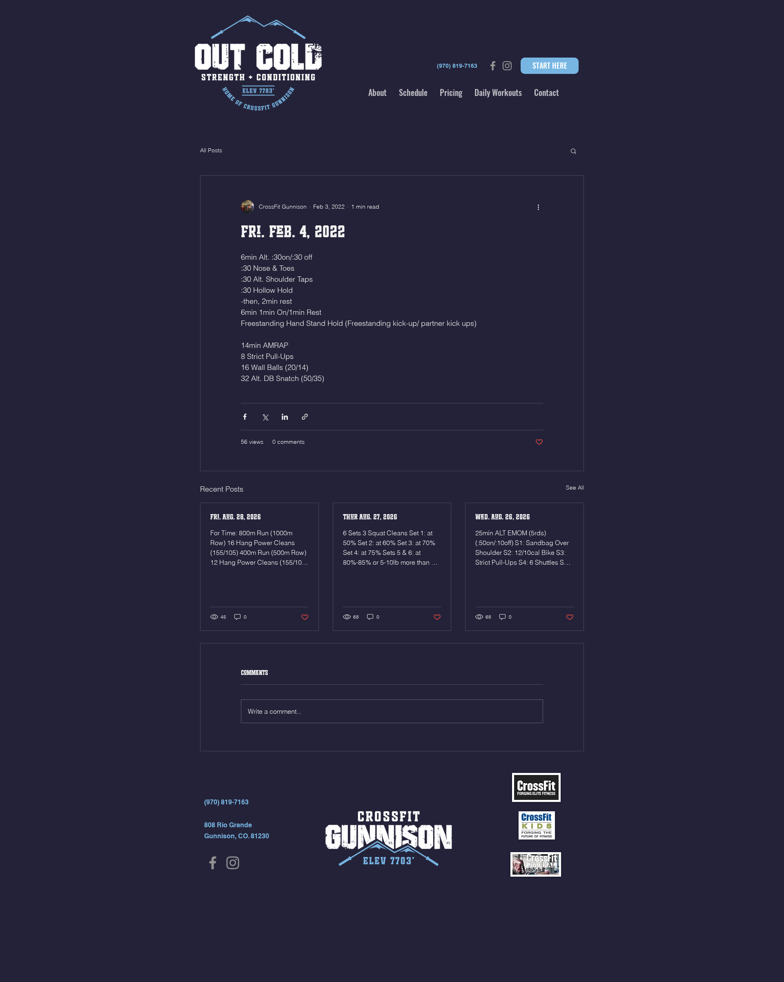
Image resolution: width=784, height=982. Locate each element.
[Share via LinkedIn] (285, 417)
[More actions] (538, 207)
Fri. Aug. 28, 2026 (235, 517)
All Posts (211, 150)
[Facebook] (212, 862)
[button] (377, 92)
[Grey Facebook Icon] (493, 66)
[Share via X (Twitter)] (265, 417)
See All (575, 487)
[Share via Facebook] (245, 417)
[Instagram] (232, 862)
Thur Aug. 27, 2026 (370, 517)
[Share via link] (305, 417)
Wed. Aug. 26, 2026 (502, 517)
